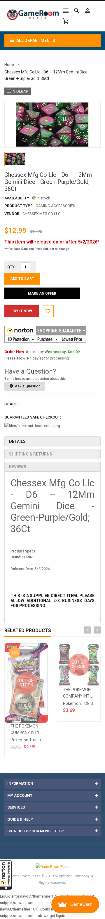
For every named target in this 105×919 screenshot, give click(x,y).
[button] (6, 875)
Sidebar (20, 91)
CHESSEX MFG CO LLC (41, 213)
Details (17, 441)
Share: (11, 404)
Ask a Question (27, 386)
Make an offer (42, 293)
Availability (16, 198)
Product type (18, 206)
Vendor (11, 213)
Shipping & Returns (30, 454)
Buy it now (21, 311)
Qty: (11, 267)
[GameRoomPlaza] (52, 866)
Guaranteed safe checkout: (32, 417)
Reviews (17, 466)
